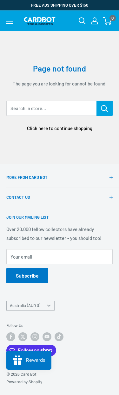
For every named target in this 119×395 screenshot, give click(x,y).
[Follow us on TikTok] (59, 336)
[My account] (94, 20)
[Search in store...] (104, 108)
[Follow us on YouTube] (47, 336)
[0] (107, 21)
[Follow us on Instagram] (34, 336)
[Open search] (82, 20)
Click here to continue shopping (59, 128)
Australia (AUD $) (25, 305)
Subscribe (27, 276)
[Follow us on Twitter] (22, 336)
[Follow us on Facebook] (10, 336)
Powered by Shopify (24, 381)
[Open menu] (9, 21)
